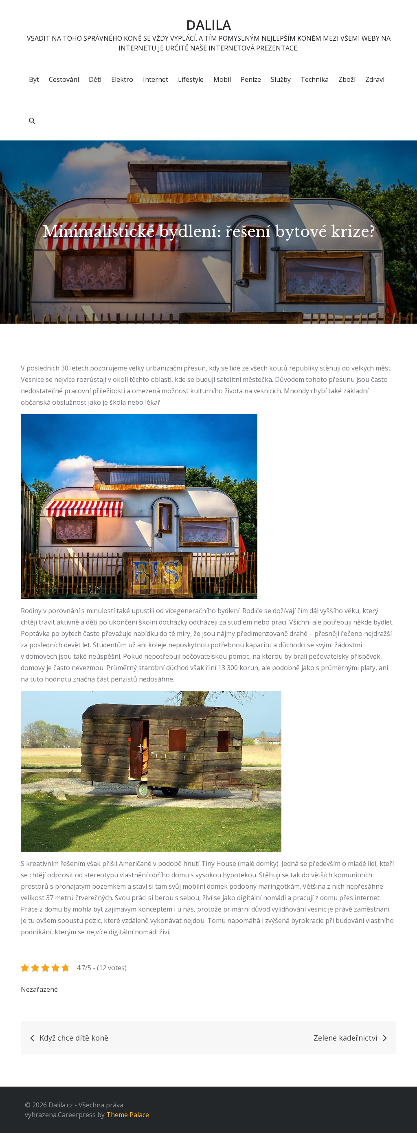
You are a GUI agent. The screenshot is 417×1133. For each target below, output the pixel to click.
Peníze (251, 79)
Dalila (208, 24)
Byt (34, 79)
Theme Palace (127, 1114)
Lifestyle (191, 79)
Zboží (347, 79)
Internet (155, 79)
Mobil (222, 79)
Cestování (64, 79)
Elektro (122, 79)
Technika (315, 79)
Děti (95, 79)
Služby (281, 79)
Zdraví (374, 79)
